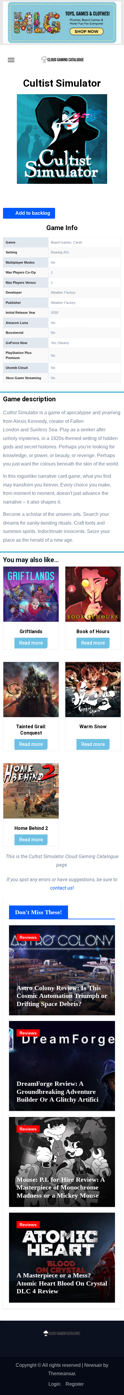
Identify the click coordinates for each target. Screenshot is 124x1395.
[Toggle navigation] (11, 60)
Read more (31, 643)
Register (75, 1384)
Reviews (28, 937)
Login (54, 1384)
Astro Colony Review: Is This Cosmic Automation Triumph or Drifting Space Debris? (62, 995)
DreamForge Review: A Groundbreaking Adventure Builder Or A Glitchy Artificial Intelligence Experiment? (60, 1095)
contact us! (62, 888)
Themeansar (61, 1373)
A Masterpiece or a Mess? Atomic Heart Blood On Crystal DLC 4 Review (62, 1283)
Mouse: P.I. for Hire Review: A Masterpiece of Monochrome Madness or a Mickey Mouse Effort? (61, 1191)
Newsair (93, 1365)
